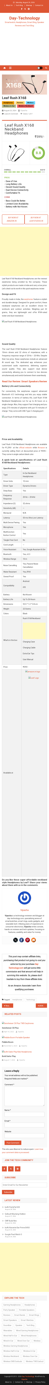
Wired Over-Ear (23, 1341)
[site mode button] (40, 68)
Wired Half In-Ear (10, 1336)
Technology (30, 1000)
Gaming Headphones (12, 1305)
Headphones (8, 103)
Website (8, 1132)
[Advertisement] (24, 49)
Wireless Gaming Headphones (15, 1346)
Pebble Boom (7, 1042)
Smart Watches (27, 1320)
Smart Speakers (10, 1320)
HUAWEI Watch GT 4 (42, 1006)
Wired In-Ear (8, 1341)
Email (7, 1121)
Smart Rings (34, 1315)
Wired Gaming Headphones (27, 1331)
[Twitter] (15, 940)
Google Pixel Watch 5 (13, 1234)
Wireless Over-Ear (30, 1356)
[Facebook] (21, 940)
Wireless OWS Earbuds (12, 1361)
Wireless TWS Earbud (34, 1361)
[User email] (33, 940)
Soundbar (7, 1325)
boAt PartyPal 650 (12, 1207)
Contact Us (39, 5)
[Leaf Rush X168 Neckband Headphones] (16, 153)
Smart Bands (19, 1315)
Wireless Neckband (26, 106)
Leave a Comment (11, 114)
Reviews (20, 103)
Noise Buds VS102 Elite (9, 1006)
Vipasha (23, 110)
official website (25, 448)
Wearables (7, 1331)
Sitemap (29, 5)
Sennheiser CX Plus (10, 1028)
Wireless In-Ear (9, 106)
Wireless (30, 103)
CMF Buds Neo (11, 1221)
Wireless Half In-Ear (11, 1351)
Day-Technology (24, 18)
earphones (28, 299)
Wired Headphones (29, 1336)
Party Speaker (9, 1310)
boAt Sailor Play (9, 1056)
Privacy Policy (40, 1382)
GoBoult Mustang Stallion (15, 1214)
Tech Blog (19, 5)
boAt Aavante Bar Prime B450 (17, 1228)
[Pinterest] (27, 940)
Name (8, 1110)
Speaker (18, 1325)
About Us (9, 5)
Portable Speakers (26, 1310)
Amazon (41, 448)
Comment (9, 1085)
